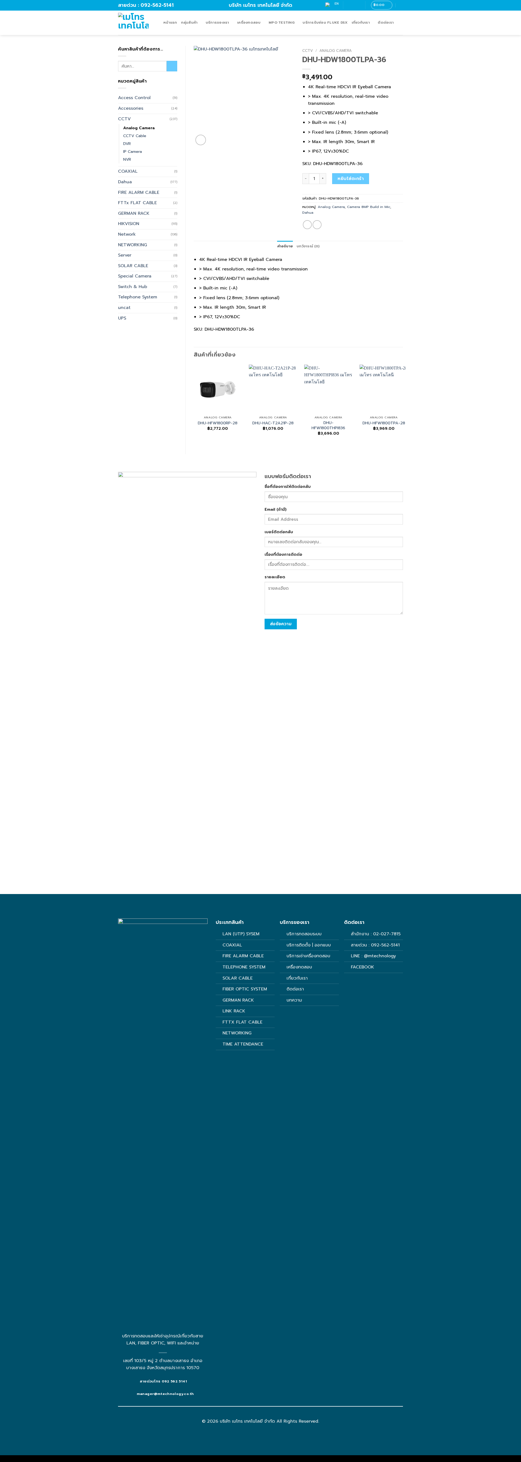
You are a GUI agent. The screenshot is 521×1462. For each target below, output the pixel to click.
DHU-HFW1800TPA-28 (384, 423)
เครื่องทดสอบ (249, 22)
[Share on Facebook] (307, 224)
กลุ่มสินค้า (189, 22)
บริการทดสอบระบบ (304, 934)
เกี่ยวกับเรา (361, 22)
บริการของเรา (217, 22)
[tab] (285, 246)
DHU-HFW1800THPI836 (328, 425)
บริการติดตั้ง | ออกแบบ (309, 945)
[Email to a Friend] (317, 224)
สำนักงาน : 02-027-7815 (376, 934)
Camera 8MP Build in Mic (368, 206)
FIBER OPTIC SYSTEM (245, 989)
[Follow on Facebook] (348, 5)
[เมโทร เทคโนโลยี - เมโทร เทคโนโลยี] (136, 23)
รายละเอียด (275, 577)
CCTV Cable (134, 136)
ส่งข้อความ (281, 624)
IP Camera (132, 151)
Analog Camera (139, 128)
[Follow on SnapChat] (353, 5)
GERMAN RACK (134, 213)
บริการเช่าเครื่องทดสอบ (308, 956)
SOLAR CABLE (133, 266)
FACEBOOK (363, 967)
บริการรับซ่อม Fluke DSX (325, 22)
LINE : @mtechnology (373, 956)
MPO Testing (282, 22)
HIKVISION (128, 223)
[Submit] (172, 66)
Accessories (130, 108)
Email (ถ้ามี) (276, 509)
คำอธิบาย (285, 246)
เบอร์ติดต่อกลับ (279, 532)
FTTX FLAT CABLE (242, 1022)
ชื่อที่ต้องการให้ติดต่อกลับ (288, 487)
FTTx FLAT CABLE (137, 203)
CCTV (124, 119)
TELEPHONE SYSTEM (244, 967)
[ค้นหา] (401, 5)
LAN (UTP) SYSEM (241, 934)
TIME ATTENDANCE (243, 1044)
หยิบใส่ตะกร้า (351, 178)
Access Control (134, 97)
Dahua (125, 182)
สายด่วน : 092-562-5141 (375, 945)
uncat (124, 307)
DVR (127, 144)
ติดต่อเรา (386, 22)
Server (124, 255)
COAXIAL (128, 171)
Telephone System (137, 297)
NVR (127, 159)
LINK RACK (234, 1011)
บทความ (294, 1000)
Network (127, 234)
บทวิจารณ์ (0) (308, 246)
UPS (122, 318)
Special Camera (134, 276)
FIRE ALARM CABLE (138, 192)
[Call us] (358, 5)
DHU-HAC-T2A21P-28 (273, 423)
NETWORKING (132, 245)
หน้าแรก (170, 22)
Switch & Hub (132, 286)
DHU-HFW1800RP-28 (217, 423)
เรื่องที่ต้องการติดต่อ (283, 554)
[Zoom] (200, 140)
